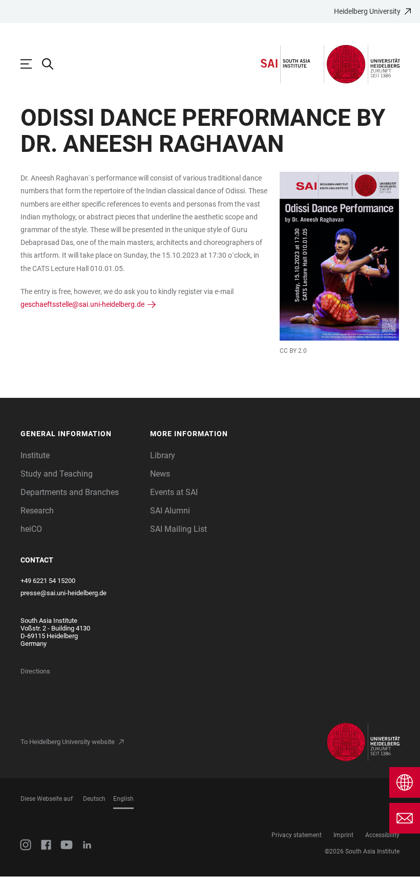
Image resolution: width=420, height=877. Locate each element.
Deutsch (94, 798)
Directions (35, 671)
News (160, 474)
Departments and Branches (69, 492)
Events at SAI (174, 492)
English (123, 798)
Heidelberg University (367, 11)
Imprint (343, 835)
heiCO (31, 529)
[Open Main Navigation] (31, 64)
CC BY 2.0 (293, 350)
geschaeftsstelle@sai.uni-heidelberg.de (82, 304)
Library (162, 455)
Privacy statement (296, 835)
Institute (35, 455)
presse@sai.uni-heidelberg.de (63, 593)
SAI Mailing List (178, 529)
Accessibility (382, 835)
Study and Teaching (56, 474)
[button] (80, 434)
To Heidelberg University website (67, 742)
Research (37, 510)
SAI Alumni (170, 510)
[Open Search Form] (53, 64)
